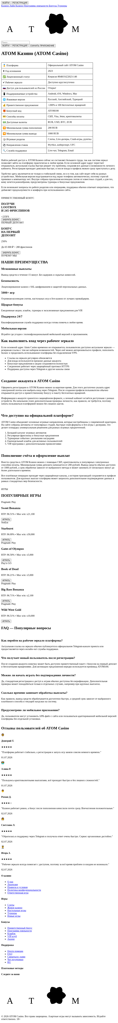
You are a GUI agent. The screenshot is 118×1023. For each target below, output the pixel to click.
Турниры (12, 913)
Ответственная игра (17, 892)
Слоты (10, 905)
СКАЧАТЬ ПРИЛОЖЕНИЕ (42, 46)
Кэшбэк (11, 933)
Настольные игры (16, 910)
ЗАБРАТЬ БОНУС (10, 219)
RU (9, 962)
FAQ (9, 954)
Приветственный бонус (19, 928)
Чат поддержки (15, 959)
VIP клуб (12, 936)
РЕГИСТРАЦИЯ (19, 3)
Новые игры (13, 916)
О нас (10, 881)
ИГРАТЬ (6, 519)
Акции (11, 939)
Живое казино (14, 907)
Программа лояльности (19, 930)
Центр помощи (15, 951)
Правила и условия (17, 887)
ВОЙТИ (5, 3)
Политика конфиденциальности (24, 890)
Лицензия (12, 884)
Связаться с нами (16, 956)
